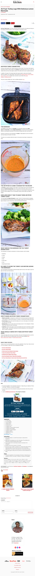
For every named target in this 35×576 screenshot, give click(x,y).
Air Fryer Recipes (7, 6)
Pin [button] (18, 411)
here (23, 79)
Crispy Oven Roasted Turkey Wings (8, 352)
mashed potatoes (24, 74)
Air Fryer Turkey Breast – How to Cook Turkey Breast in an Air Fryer (14, 357)
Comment (3, 500)
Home (2, 6)
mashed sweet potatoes (17, 337)
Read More (16, 542)
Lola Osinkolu (4, 12)
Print (14, 411)
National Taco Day (17, 567)
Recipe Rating (3, 498)
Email (16, 510)
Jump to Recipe (18, 26)
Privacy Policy (17, 563)
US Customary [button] (6, 434)
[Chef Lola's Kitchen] (17, 2)
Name (3, 510)
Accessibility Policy (17, 565)
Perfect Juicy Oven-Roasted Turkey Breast (10, 351)
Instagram (25, 466)
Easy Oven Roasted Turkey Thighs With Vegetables (11, 356)
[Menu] (1, 2)
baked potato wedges (7, 337)
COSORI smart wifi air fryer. (11, 391)
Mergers (17, 569)
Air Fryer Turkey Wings (6, 349)
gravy (6, 75)
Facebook (19, 466)
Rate (22, 411)
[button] (16, 408)
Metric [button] (11, 434)
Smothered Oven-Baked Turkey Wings (9, 354)
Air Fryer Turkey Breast (6, 347)
